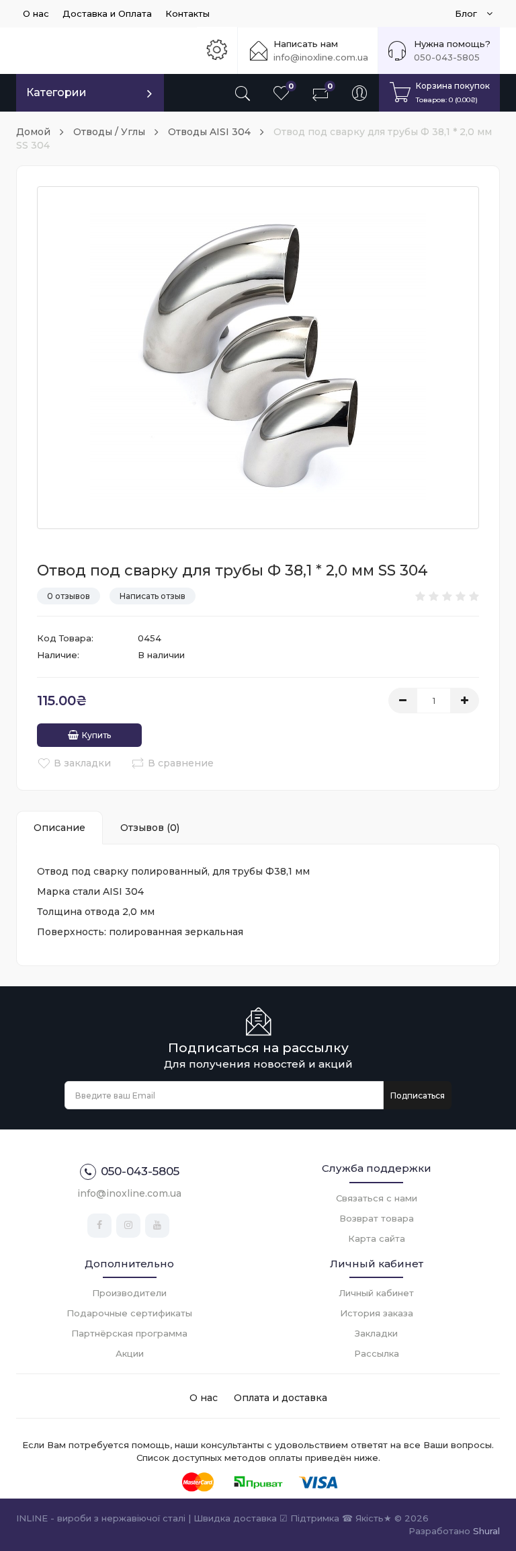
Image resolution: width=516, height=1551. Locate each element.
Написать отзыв (152, 596)
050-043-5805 (447, 57)
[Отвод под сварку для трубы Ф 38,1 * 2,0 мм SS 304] (258, 357)
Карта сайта (376, 1238)
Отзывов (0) (149, 828)
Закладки (376, 1333)
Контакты (187, 13)
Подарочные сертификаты (129, 1313)
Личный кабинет (376, 1292)
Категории (56, 92)
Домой (33, 132)
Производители (129, 1292)
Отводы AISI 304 (209, 132)
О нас (36, 13)
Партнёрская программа (129, 1333)
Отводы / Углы (109, 132)
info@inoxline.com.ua (320, 57)
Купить (96, 735)
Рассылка (376, 1353)
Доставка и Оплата (107, 13)
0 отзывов (68, 596)
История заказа (376, 1313)
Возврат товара (376, 1218)
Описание (59, 828)
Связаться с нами (376, 1198)
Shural (486, 1530)
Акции (130, 1353)
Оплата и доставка (280, 1398)
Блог (467, 13)
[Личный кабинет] (359, 93)
